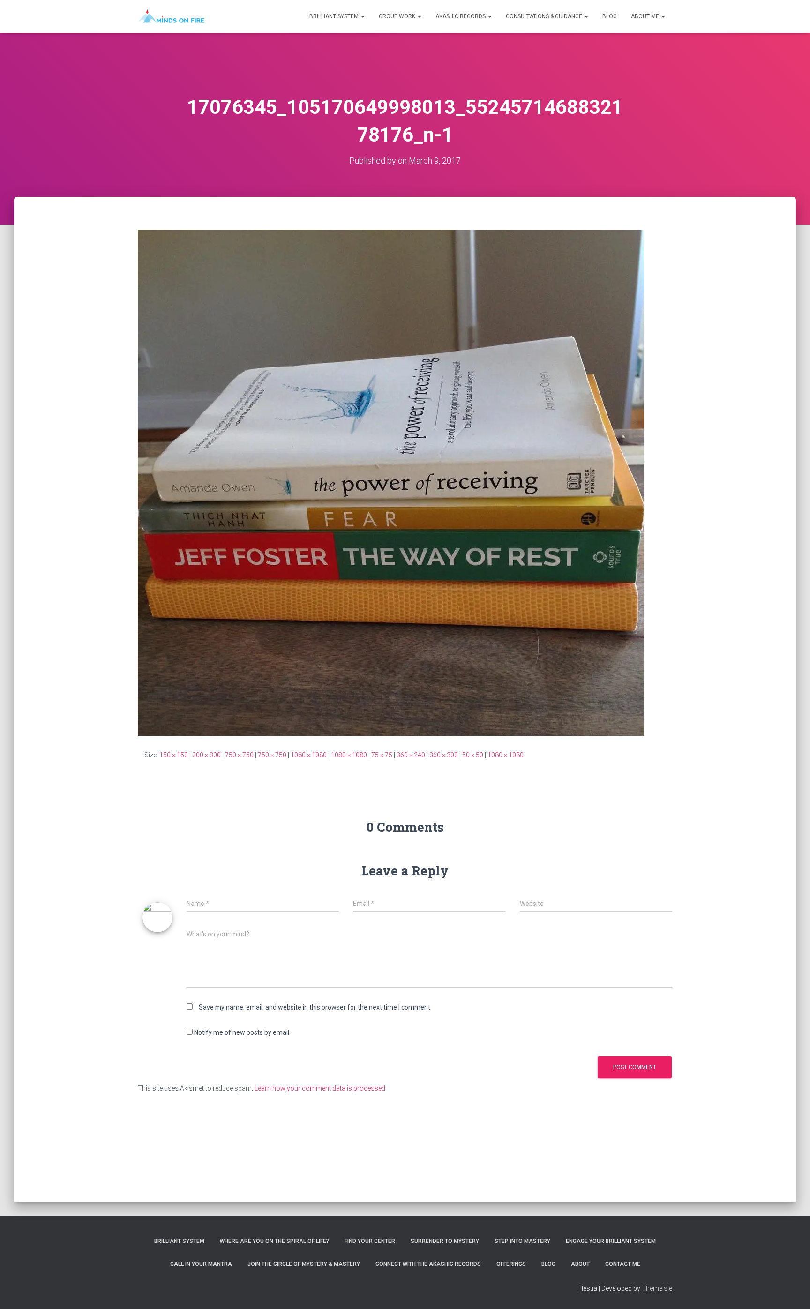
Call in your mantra (201, 1264)
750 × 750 (239, 755)
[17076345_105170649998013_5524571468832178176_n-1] (391, 482)
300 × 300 (206, 755)
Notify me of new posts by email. (242, 1032)
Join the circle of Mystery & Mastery (304, 1264)
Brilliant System (334, 16)
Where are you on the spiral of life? (274, 1241)
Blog (609, 16)
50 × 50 (472, 755)
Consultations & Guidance (545, 16)
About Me (645, 16)
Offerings (511, 1264)
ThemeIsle (657, 1288)
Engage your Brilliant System (611, 1241)
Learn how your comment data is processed (320, 1088)
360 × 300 (443, 755)
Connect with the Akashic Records (428, 1264)
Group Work (398, 16)
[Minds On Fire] (171, 16)
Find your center (370, 1241)
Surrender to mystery (445, 1241)
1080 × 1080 (309, 755)
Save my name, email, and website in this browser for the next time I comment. (315, 1007)
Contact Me (622, 1264)
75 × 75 (381, 755)
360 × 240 (411, 755)
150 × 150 (173, 755)
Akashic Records (461, 16)
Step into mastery (522, 1241)
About (580, 1264)
